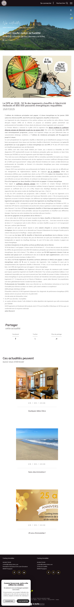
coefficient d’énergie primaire (25, 184)
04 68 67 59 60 (7, 562)
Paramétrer (9, 601)
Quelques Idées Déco (37, 411)
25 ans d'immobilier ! (37, 533)
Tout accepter (23, 601)
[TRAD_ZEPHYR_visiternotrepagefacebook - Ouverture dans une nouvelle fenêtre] (14, 572)
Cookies (57, 599)
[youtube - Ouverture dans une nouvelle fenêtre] (24, 572)
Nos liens (44, 599)
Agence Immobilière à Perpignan (12, 27)
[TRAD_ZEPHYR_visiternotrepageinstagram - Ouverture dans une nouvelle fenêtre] (19, 572)
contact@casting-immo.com (10, 564)
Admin (39, 599)
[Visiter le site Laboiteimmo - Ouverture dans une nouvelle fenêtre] (37, 603)
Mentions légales (33, 599)
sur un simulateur (54, 171)
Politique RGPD (51, 599)
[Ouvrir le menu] (71, 3)
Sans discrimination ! (37, 472)
